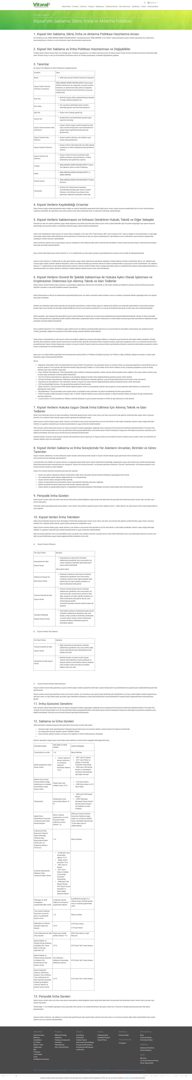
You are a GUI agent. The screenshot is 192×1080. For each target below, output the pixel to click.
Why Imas (143, 1058)
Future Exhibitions (145, 1050)
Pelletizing (58, 1037)
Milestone (37, 1037)
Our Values (37, 1042)
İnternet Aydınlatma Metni (102, 1070)
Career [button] (143, 7)
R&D (35, 1049)
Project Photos (102, 1040)
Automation (80, 1037)
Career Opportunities (146, 1063)
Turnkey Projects (81, 1040)
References (100, 7)
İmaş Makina (38, 1040)
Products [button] (75, 7)
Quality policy (38, 1047)
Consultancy (80, 1035)
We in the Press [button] (124, 7)
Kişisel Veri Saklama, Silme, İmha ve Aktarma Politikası (51, 1070)
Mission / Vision (38, 1045)
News (142, 1035)
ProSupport (122, 1043)
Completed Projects (104, 1037)
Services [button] (83, 7)
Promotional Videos (146, 1040)
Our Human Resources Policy (149, 1060)
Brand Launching (39, 1035)
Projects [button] (91, 7)
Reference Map (124, 1035)
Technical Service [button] (111, 7)
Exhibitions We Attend (147, 1048)
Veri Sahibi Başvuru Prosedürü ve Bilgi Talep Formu (129, 1070)
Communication (153, 7)
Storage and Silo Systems (84, 1045)
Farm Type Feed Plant (62, 1047)
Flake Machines (59, 1045)
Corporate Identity (146, 1037)
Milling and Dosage (61, 1035)
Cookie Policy (128, 1078)
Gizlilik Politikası (75, 1070)
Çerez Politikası (87, 1070)
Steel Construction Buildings (85, 1042)
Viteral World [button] (66, 7)
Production (37, 1052)
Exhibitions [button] (136, 7)
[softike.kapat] (152, 1074)
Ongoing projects (103, 1035)
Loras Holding (38, 1054)
